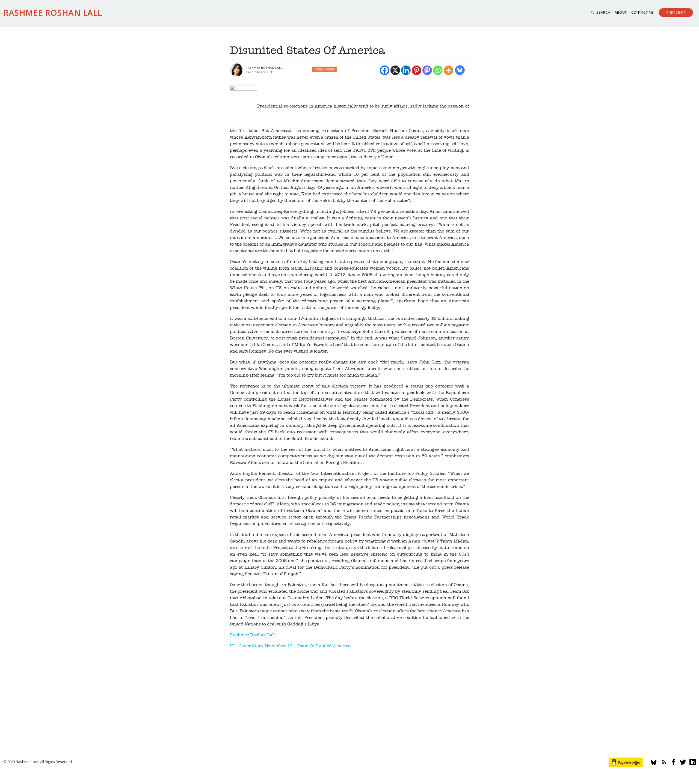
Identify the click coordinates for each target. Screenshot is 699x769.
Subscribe (676, 12)
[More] (448, 70)
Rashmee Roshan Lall (252, 635)
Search (603, 12)
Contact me (642, 12)
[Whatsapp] (438, 70)
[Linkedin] (406, 70)
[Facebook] (384, 70)
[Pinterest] (416, 70)
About (621, 12)
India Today (324, 69)
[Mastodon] (427, 70)
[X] (395, 70)
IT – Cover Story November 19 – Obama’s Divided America (290, 645)
